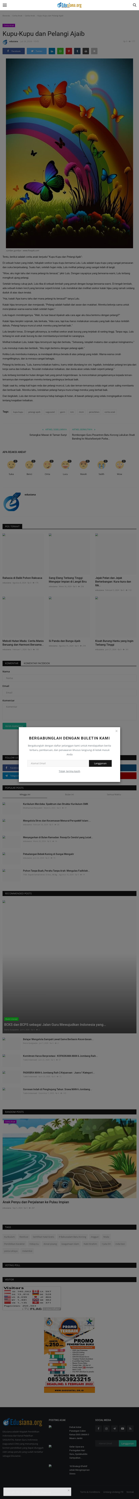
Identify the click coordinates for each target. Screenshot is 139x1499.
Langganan (100, 763)
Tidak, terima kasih (69, 771)
